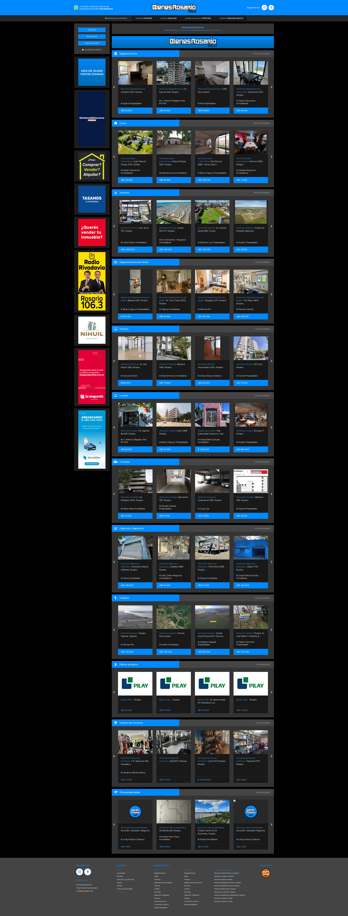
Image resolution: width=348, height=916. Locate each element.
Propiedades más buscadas (223, 870)
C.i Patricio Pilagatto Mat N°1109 (116, 102)
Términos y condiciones (125, 879)
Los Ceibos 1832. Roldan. (249, 566)
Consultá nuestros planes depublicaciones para (96, 7)
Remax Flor (166, 309)
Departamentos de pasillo (163, 883)
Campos (157, 898)
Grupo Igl (165, 508)
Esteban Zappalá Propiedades (168, 643)
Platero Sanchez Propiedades (245, 507)
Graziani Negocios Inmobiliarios (228, 102)
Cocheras (157, 892)
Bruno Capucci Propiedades (174, 173)
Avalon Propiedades (209, 242)
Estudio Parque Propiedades (129, 507)
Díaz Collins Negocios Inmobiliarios (132, 576)
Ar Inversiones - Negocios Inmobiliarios (134, 241)
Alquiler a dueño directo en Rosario (226, 873)
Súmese (120, 876)
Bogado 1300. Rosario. (249, 161)
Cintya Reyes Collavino (172, 376)
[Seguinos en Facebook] (271, 7)
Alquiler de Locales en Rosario (224, 892)
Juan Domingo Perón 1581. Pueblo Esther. (250, 231)
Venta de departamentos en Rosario (227, 886)
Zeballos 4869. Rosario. (133, 566)
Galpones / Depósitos (161, 895)
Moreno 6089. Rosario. (211, 161)
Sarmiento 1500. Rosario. (194, 92)
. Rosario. (131, 700)
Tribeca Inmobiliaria (131, 309)
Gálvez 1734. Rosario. (209, 566)
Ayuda (119, 883)
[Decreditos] (91, 439)
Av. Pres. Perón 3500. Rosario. (134, 300)
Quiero (144, 18)
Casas (156, 876)
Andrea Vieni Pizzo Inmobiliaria (131, 838)
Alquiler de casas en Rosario (224, 876)
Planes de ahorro (160, 901)
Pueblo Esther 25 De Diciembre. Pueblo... (172, 830)
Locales (156, 889)
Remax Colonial (207, 309)
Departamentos (159, 873)
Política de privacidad (124, 889)
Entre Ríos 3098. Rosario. (172, 566)
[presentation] (114, 87)
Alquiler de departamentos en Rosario (227, 883)
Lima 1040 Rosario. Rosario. (173, 761)
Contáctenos (121, 892)
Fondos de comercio (161, 904)
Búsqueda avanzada (117, 18)
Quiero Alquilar (198, 18)
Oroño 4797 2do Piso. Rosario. (233, 92)
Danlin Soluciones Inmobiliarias (190, 102)
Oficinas (157, 886)
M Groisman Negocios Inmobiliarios (248, 171)
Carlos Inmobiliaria (131, 644)
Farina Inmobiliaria (170, 578)
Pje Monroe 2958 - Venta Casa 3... (171, 161)
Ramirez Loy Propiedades (173, 242)
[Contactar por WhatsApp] (91, 72)
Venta (156, 870)
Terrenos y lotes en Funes (223, 901)
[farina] (91, 119)
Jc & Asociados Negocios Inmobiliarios (249, 576)
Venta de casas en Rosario (223, 879)
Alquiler (187, 870)
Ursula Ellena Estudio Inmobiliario (170, 441)
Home (119, 870)
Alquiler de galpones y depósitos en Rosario (229, 895)
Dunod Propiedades (209, 376)
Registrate (92, 36)
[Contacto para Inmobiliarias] (76, 7)
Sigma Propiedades (209, 508)
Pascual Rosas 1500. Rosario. (134, 161)
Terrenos (157, 879)
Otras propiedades (160, 908)
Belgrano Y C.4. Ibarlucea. (249, 300)
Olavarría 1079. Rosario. (210, 761)
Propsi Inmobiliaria (170, 839)
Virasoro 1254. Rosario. (247, 761)
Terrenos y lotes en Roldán (223, 898)
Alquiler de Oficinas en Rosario (225, 889)
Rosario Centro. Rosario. (250, 700)
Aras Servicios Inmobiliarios (135, 173)
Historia (119, 886)
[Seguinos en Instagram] (264, 7)
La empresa (121, 873)
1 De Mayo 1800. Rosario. (211, 300)
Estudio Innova (245, 309)
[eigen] (91, 166)
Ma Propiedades (152, 103)
